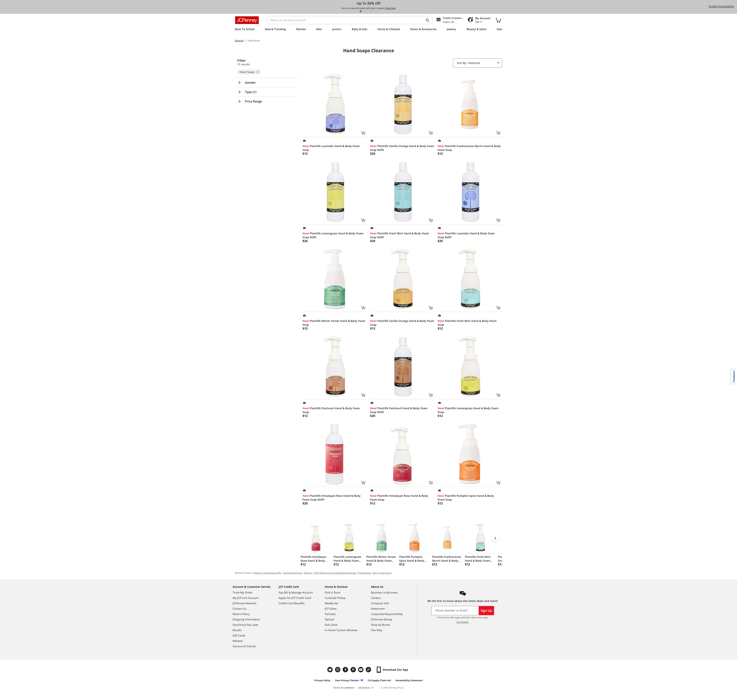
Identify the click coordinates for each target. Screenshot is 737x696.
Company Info (380, 603)
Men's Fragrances (382, 572)
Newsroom (378, 608)
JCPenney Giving (381, 619)
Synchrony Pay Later (246, 625)
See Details (462, 622)
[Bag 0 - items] (498, 20)
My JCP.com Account (246, 598)
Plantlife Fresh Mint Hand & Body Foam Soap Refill (399, 235)
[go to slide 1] (361, 11)
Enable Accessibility (721, 6)
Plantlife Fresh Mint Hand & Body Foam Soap (467, 323)
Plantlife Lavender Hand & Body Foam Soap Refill (466, 235)
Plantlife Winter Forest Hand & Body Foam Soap (333, 323)
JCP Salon (331, 608)
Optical (329, 619)
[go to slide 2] (364, 11)
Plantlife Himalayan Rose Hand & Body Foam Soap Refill (331, 497)
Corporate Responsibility (387, 614)
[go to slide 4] (371, 11)
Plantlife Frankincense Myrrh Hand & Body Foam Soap (469, 148)
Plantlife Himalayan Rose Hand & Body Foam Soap (399, 497)
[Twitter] (330, 669)
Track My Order (243, 592)
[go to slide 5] (374, 11)
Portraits (330, 614)
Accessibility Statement (409, 680)
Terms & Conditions (343, 687)
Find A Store (332, 592)
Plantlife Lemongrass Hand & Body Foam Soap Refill (332, 235)
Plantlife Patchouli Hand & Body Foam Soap (331, 410)
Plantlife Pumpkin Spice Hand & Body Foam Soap (466, 497)
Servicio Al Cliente (244, 646)
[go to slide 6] (378, 11)
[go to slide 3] (367, 11)
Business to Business (384, 592)
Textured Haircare (292, 572)
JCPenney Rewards (244, 603)
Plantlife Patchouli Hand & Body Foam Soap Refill (398, 410)
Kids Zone (331, 625)
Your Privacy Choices (347, 680)
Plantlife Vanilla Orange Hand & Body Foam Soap (402, 323)
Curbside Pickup (335, 598)
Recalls (237, 630)
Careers (376, 598)
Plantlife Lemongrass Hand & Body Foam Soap (468, 410)
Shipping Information (246, 619)
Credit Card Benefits (292, 603)
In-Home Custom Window (341, 630)
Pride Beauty (364, 572)
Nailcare (308, 572)
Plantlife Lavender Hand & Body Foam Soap (331, 148)
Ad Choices (364, 687)
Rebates (238, 641)
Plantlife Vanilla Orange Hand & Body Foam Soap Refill (402, 148)
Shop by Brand (380, 625)
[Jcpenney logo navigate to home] (247, 20)
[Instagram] (338, 669)
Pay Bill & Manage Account (296, 592)
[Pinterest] (353, 669)
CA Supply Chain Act (379, 680)
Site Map (376, 630)
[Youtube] (361, 669)
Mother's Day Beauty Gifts (267, 572)
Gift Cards (239, 635)
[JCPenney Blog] (369, 669)
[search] (429, 20)
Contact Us (239, 608)
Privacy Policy (322, 680)
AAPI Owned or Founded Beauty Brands (335, 572)
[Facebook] (346, 669)
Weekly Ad (331, 603)
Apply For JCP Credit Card (295, 598)
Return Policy (241, 614)
